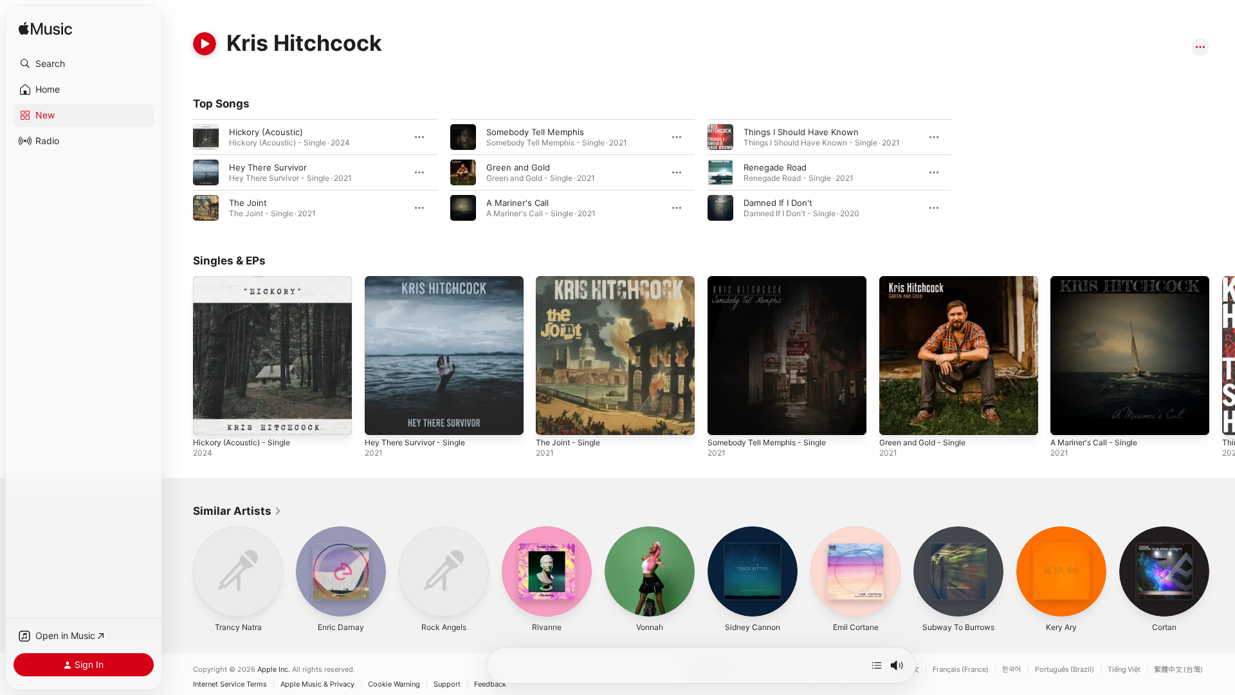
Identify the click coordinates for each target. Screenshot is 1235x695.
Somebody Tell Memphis (535, 132)
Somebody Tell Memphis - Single (773, 281)
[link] (237, 511)
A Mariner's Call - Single (1098, 281)
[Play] (204, 43)
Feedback (490, 684)
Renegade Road (775, 167)
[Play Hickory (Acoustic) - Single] (209, 419)
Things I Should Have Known (801, 132)
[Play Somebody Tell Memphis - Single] (723, 419)
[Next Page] (1222, 355)
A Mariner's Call (517, 203)
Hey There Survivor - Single (420, 281)
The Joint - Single (571, 281)
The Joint (248, 203)
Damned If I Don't (778, 203)
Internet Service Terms (230, 684)
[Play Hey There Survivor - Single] (380, 419)
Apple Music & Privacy (317, 684)
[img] (45, 29)
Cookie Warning (394, 684)
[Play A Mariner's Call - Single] (1066, 419)
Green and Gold (518, 167)
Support (447, 684)
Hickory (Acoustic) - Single (246, 281)
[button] (83, 64)
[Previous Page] (180, 355)
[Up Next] (876, 665)
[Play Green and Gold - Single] (895, 419)
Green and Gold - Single (927, 281)
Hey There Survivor (268, 167)
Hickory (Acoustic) (266, 132)
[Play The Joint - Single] (552, 419)
